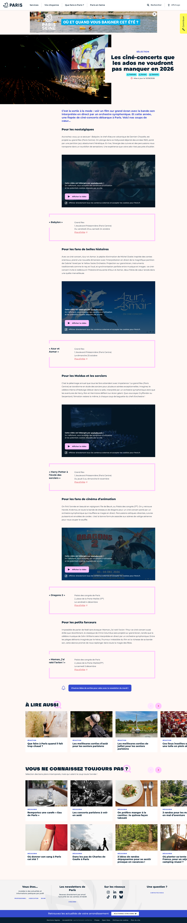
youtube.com (97, 183)
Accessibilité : (77, 920)
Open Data (106, 920)
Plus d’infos (79, 232)
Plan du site (135, 920)
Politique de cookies (120, 920)
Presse (97, 920)
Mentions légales (53, 920)
